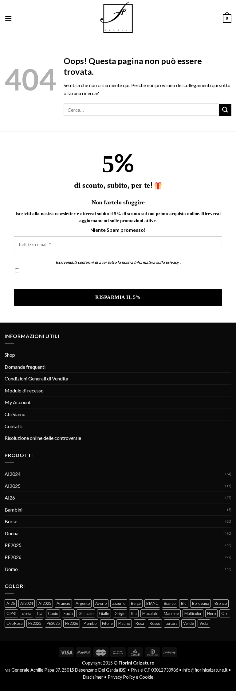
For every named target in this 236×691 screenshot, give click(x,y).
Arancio (63, 603)
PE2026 (13, 557)
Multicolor (193, 613)
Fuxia (68, 613)
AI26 (10, 497)
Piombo (90, 623)
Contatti (13, 426)
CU (39, 613)
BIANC (152, 603)
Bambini (13, 509)
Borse (11, 521)
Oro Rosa (14, 623)
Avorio (101, 603)
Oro (224, 613)
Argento (83, 603)
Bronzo (220, 603)
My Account (18, 402)
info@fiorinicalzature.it (205, 670)
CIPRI (11, 613)
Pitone (107, 623)
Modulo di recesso (24, 390)
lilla (134, 613)
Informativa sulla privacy (156, 262)
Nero (211, 613)
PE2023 (34, 623)
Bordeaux (200, 603)
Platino (124, 623)
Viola (203, 623)
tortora (172, 623)
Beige (136, 603)
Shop (10, 355)
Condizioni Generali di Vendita (36, 378)
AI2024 (13, 474)
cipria (26, 613)
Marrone (171, 613)
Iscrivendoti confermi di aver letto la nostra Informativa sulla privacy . (87, 280)
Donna (11, 533)
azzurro (118, 603)
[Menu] (8, 18)
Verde (188, 623)
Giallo (104, 613)
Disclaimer (93, 677)
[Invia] (225, 110)
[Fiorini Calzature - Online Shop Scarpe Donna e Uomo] (118, 18)
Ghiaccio (85, 613)
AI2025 (13, 486)
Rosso (155, 623)
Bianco (169, 603)
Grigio (120, 613)
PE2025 (13, 545)
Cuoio (53, 613)
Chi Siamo (15, 414)
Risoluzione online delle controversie (43, 438)
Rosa (140, 623)
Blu (184, 603)
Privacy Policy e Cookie (130, 677)
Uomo (11, 569)
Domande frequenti (25, 367)
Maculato (150, 613)
